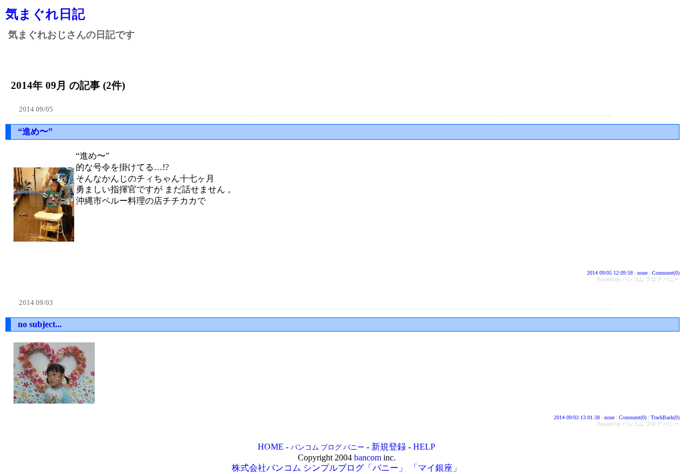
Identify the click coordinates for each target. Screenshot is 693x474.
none (642, 273)
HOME (271, 446)
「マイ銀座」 (435, 467)
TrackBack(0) (665, 417)
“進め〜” (35, 131)
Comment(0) (665, 273)
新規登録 (388, 446)
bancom (367, 457)
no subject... (40, 324)
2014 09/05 (36, 109)
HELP (424, 446)
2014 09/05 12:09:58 (610, 273)
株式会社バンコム (266, 467)
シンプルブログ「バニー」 (355, 467)
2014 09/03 (36, 302)
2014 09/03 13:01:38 (577, 417)
